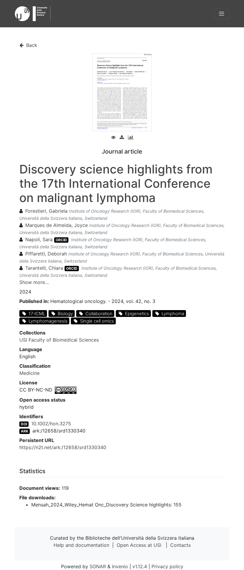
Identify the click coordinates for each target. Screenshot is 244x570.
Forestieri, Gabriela (46, 211)
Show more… (34, 282)
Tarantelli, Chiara (44, 268)
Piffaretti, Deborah (46, 254)
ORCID (61, 240)
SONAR (98, 566)
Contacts (180, 545)
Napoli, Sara (39, 239)
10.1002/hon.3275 (51, 424)
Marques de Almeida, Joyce (56, 225)
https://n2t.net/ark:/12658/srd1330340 (62, 447)
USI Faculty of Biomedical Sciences (59, 340)
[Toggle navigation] (221, 13)
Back (31, 45)
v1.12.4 (139, 566)
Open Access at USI (139, 545)
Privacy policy (167, 566)
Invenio (120, 566)
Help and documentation (81, 545)
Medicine (29, 373)
